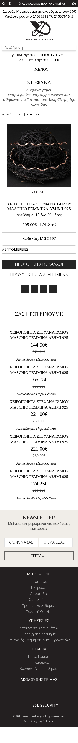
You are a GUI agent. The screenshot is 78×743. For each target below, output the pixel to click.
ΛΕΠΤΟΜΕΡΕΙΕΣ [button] (15, 249)
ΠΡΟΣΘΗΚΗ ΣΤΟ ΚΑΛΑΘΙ (39, 264)
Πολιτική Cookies (39, 611)
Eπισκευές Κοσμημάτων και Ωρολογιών (39, 640)
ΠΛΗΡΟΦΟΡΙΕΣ (39, 574)
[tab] (39, 250)
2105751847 (42, 16)
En (10, 3)
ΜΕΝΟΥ (41, 69)
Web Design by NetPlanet (39, 721)
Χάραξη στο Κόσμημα (39, 634)
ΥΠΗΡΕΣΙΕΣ (39, 620)
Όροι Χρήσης (39, 599)
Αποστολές (39, 593)
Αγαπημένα (57, 3)
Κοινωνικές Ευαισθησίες (39, 668)
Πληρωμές (39, 587)
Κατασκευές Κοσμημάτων (39, 628)
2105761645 (63, 16)
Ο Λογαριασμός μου (33, 3)
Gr (3, 3)
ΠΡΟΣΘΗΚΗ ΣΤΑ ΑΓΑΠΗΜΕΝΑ (39, 275)
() (74, 3)
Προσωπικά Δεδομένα (39, 605)
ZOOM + (39, 192)
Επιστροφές (39, 581)
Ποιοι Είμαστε (39, 656)
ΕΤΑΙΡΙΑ (39, 649)
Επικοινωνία (39, 662)
